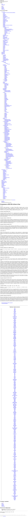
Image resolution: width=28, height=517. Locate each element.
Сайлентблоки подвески (8, 120)
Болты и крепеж (7, 39)
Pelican (15, 418)
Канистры (4, 22)
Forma (14, 353)
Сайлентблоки (5, 118)
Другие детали (5, 65)
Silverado (15, 439)
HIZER (15, 367)
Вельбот (15, 478)
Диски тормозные (7, 133)
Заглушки (6, 68)
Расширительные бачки (7, 123)
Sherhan (15, 437)
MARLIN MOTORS (14, 395)
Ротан (14, 495)
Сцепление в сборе (8, 163)
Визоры (4, 189)
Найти (1, 2)
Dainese (15, 344)
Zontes (15, 472)
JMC (14, 378)
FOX (14, 355)
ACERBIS (14, 311)
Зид (14, 480)
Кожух (5, 94)
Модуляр (15, 487)
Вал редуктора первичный (9, 155)
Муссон (15, 489)
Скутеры (3, 184)
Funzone (15, 357)
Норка (15, 491)
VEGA (15, 459)
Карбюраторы (6, 127)
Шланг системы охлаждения (8, 124)
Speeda (15, 443)
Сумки (4, 45)
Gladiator (15, 359)
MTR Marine (14, 407)
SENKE (15, 436)
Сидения (6, 31)
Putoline (15, 424)
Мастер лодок (14, 485)
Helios (14, 365)
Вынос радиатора (5, 16)
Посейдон (14, 493)
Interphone (14, 372)
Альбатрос (14, 475)
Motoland (15, 406)
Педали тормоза (7, 134)
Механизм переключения (9, 149)
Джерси (4, 190)
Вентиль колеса (7, 83)
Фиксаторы (4, 60)
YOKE (15, 469)
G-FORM (15, 358)
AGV (14, 314)
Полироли (4, 57)
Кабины (4, 21)
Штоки (5, 116)
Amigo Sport (14, 318)
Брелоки (4, 15)
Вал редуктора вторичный (9, 154)
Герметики (4, 55)
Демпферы (4, 64)
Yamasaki (15, 467)
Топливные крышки (7, 130)
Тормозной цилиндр (7, 137)
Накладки (6, 97)
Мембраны (6, 128)
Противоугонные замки (6, 38)
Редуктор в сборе (8, 158)
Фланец (6, 111)
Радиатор (6, 122)
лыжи (7, 63)
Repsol (15, 430)
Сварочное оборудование (6, 177)
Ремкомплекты (6, 75)
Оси (5, 73)
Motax (14, 403)
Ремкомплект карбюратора (8, 129)
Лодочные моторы (4, 181)
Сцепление (6, 160)
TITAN (15, 452)
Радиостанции (5, 40)
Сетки (5, 107)
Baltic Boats (14, 331)
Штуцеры (6, 117)
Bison (14, 335)
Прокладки (4, 89)
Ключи (4, 172)
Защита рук (4, 19)
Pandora (15, 417)
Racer (14, 426)
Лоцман (15, 484)
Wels (14, 463)
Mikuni (15, 400)
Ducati (14, 346)
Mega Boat (14, 398)
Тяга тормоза (6, 140)
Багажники (4, 14)
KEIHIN (15, 382)
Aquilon (15, 323)
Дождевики (4, 191)
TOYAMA (14, 454)
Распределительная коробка (8, 105)
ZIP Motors (14, 471)
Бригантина (14, 476)
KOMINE (15, 384)
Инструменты (3, 169)
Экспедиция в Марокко (5, 303)
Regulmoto (14, 429)
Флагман (15, 498)
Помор (15, 492)
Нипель (6, 86)
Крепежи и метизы (7, 70)
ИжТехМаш (14, 481)
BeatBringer (14, 334)
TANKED (15, 450)
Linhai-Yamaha (15, 392)
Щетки (4, 179)
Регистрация (3, 4)
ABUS (15, 310)
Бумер (14, 477)
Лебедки (4, 26)
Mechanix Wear (15, 397)
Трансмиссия (4, 141)
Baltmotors (14, 332)
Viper (14, 461)
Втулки (5, 93)
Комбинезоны (5, 192)
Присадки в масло (5, 58)
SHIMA (15, 438)
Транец (5, 33)
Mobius (15, 401)
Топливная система (5, 125)
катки (5, 62)
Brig (14, 339)
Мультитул (4, 174)
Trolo (14, 455)
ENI (14, 348)
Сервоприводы (6, 159)
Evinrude (15, 349)
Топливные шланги (7, 131)
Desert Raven (14, 345)
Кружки (4, 25)
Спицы (5, 87)
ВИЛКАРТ (14, 479)
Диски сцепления (8, 161)
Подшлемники (5, 196)
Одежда (4, 194)
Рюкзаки (4, 41)
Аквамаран (14, 474)
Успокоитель (7, 167)
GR (14, 360)
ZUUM (15, 473)
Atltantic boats (14, 327)
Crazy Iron (6, 80)
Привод (7, 157)
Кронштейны (5, 88)
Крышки (6, 71)
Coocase (15, 343)
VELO (15, 460)
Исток (14, 482)
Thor (14, 451)
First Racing (14, 351)
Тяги (5, 110)
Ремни (4, 197)
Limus (14, 391)
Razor (14, 427)
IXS (14, 375)
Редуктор (6, 152)
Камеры (6, 85)
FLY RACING (14, 352)
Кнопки (6, 69)
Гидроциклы (3, 53)
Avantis (15, 328)
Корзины (4, 23)
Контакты (3, 8)
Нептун (15, 490)
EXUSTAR (14, 350)
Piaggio (15, 420)
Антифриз (4, 54)
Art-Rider (15, 325)
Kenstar (15, 383)
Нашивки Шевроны (5, 35)
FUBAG (15, 356)
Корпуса (6, 95)
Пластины (6, 103)
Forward (15, 354)
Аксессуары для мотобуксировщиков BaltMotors (9, 12)
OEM (14, 414)
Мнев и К (15, 486)
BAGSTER (14, 330)
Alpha (14, 315)
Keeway (15, 381)
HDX (14, 364)
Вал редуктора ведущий (9, 153)
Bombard (15, 337)
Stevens (15, 445)
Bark (14, 333)
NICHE (15, 411)
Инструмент (4, 171)
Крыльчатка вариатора (9, 144)
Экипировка (3, 187)
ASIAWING (14, 326)
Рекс (14, 494)
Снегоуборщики (4, 185)
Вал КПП (7, 148)
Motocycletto (14, 405)
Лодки (2, 180)
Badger (15, 329)
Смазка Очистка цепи (6, 59)
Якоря (5, 34)
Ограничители (6, 99)
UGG (14, 457)
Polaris (15, 422)
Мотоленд (14, 488)
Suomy (15, 447)
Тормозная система (5, 132)
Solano (15, 441)
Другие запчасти (8, 165)
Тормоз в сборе (6, 136)
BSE (14, 341)
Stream (15, 446)
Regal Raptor (14, 428)
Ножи (4, 36)
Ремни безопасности (7, 106)
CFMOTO (14, 342)
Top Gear (15, 453)
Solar (14, 442)
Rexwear (15, 431)
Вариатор (6, 142)
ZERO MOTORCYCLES (15, 470)
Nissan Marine (14, 412)
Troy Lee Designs (15, 456)
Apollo (15, 319)
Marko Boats (14, 394)
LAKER (15, 387)
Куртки (4, 193)
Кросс (14, 483)
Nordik (15, 413)
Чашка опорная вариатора (9, 146)
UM (14, 458)
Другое (4, 18)
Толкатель (7, 164)
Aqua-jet (15, 321)
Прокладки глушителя (7, 90)
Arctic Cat (15, 324)
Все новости (3, 201)
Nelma (14, 408)
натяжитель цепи (10, 168)
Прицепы (3, 183)
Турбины (6, 76)
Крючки (6, 96)
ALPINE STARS (15, 316)
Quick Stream (14, 425)
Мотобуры (4, 173)
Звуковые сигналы (5, 20)
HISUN (15, 366)
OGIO (14, 415)
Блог (2, 6)
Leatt (14, 389)
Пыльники (6, 74)
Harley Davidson (15, 363)
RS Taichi (15, 432)
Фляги (4, 47)
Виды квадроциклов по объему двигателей (7, 302)
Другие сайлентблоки (7, 119)
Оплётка (6, 100)
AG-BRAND (14, 313)
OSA (14, 416)
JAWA (14, 376)
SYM (14, 449)
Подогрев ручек (5, 37)
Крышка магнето (7, 151)
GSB (14, 362)
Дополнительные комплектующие (9, 29)
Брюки (4, 188)
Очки (4, 195)
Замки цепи (7, 166)
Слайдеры (4, 43)
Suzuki (15, 448)
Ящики (4, 51)
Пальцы (6, 101)
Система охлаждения (5, 121)
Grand (14, 361)
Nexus (14, 410)
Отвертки (4, 175)
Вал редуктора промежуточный (10, 156)
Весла (5, 27)
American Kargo (15, 317)
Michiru (15, 399)
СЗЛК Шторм (14, 496)
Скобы (5, 108)
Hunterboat (14, 369)
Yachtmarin (14, 464)
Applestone (14, 320)
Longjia (15, 393)
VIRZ (14, 462)
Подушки (6, 104)
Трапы (4, 46)
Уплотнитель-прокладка (8, 91)
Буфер (5, 66)
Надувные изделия (7, 30)
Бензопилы (4, 170)
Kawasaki (15, 380)
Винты (5, 28)
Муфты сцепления (8, 162)
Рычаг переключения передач (9, 150)
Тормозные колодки (7, 138)
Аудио (4, 13)
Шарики (6, 113)
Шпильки (6, 79)
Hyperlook (14, 370)
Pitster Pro (15, 421)
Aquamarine (14, 322)
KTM (14, 386)
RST (14, 433)
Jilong (14, 377)
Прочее (4, 92)
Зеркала (4, 82)
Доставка (3, 7)
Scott (14, 434)
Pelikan (15, 419)
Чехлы (4, 49)
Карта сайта (3, 9)
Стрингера (6, 32)
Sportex (15, 444)
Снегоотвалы (5, 44)
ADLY (15, 312)
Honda (15, 368)
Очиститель (4, 56)
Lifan (14, 390)
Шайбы (6, 78)
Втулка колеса (6, 84)
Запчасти (3, 61)
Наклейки (6, 98)
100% (14, 308)
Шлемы (4, 198)
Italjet (14, 374)
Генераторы (3, 52)
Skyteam (15, 440)
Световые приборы (5, 42)
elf (14, 347)
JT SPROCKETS (15, 379)
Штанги (6, 115)
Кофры (4, 24)
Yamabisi (15, 465)
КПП (5, 147)
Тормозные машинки (7, 139)
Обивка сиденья (7, 72)
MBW (14, 396)
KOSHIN (15, 385)
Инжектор (6, 126)
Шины (2, 186)
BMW (14, 336)
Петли (5, 102)
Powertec (15, 423)
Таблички (6, 109)
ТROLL (15, 497)
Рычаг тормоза (6, 135)
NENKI (15, 409)
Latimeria (15, 388)
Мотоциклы (3, 182)
